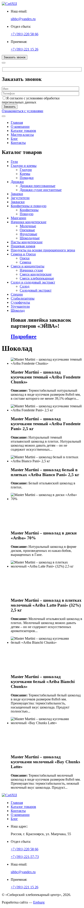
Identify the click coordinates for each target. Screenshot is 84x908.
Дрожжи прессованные (37, 186)
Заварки (17, 194)
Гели (14, 162)
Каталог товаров (23, 130)
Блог (14, 139)
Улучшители (20, 306)
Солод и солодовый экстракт (33, 282)
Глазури (26, 170)
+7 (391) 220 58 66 (24, 34)
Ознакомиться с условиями (22, 111)
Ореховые (27, 230)
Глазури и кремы (24, 166)
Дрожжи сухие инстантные (41, 190)
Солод (24, 286)
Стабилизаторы (22, 298)
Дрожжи (17, 182)
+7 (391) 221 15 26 (24, 49)
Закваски (18, 202)
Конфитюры (29, 210)
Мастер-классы (22, 135)
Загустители (20, 198)
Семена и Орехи (23, 254)
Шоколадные (30, 238)
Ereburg (39, 902)
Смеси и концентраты (27, 266)
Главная (17, 122)
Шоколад (18, 310)
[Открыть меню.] (3, 116)
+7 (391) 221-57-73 (25, 857)
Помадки (27, 178)
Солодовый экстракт (36, 290)
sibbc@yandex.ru (23, 19)
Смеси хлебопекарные (37, 278)
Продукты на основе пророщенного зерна (43, 250)
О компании (20, 126)
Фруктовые (28, 234)
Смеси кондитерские (36, 274)
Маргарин (18, 218)
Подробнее (24, 336)
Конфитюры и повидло (28, 206)
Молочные (28, 226)
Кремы (25, 174)
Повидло (26, 214)
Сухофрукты (20, 302)
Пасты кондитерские (27, 242)
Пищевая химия (23, 246)
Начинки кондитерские (28, 222)
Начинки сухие (31, 270)
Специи (17, 294)
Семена (25, 262)
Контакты (18, 143)
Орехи (25, 258)
